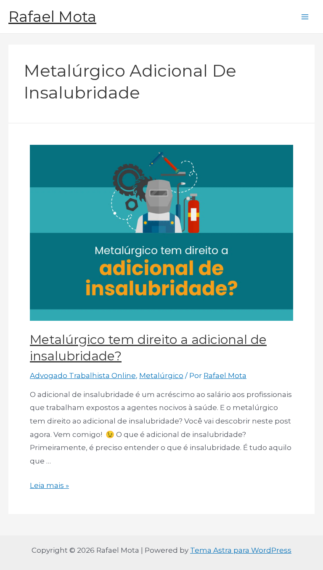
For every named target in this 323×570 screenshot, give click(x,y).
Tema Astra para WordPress (240, 550)
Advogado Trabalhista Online (83, 375)
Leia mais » (49, 485)
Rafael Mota (52, 17)
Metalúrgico (161, 375)
